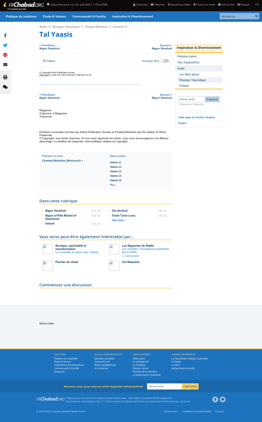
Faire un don (227, 4)
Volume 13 (115, 171)
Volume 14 (120, 27)
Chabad (100, 398)
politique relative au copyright (109, 141)
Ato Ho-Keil (119, 210)
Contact (219, 411)
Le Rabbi (176, 361)
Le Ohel (175, 365)
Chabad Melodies (96, 27)
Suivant (162, 47)
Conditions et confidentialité (196, 411)
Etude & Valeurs (54, 16)
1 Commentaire (130, 255)
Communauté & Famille (89, 16)
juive (178, 401)
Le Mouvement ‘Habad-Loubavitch (189, 358)
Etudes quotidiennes (105, 365)
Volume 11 (115, 162)
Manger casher (141, 368)
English (182, 123)
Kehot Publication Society (95, 132)
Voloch (49, 223)
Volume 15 (115, 180)
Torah (142, 401)
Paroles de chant (66, 262)
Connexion (142, 4)
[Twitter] (223, 399)
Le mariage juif (140, 361)
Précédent (49, 47)
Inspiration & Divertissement (132, 16)
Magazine (59, 371)
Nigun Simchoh (55, 210)
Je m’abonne (101, 368)
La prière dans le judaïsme (147, 375)
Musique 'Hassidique (66, 27)
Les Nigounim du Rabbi (138, 245)
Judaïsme (153, 401)
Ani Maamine (131, 262)
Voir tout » (119, 220)
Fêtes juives (139, 358)
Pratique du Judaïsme (21, 16)
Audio (43, 27)
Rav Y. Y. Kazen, (104, 401)
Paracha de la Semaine (145, 371)
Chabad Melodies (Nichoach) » (62, 160)
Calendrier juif (101, 361)
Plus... (113, 184)
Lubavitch (108, 398)
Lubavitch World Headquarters (157, 398)
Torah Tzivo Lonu (123, 215)
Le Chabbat (139, 365)
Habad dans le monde (183, 368)
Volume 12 (115, 167)
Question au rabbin (180, 4)
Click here (44, 75)
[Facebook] (215, 399)
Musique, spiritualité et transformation (70, 247)
